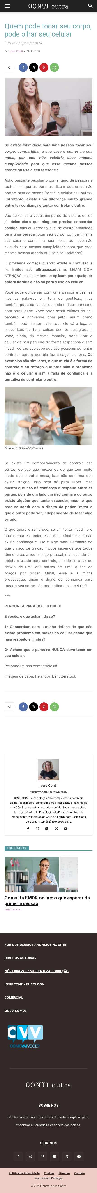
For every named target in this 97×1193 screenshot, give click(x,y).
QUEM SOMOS (16, 1011)
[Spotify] (48, 829)
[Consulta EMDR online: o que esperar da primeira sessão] (48, 859)
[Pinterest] (43, 67)
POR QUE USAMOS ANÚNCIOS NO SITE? (35, 944)
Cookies (49, 1173)
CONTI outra (12, 909)
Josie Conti (16, 51)
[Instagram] (39, 829)
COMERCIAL (14, 997)
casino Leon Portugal (48, 1178)
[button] (7, 6)
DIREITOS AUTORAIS (20, 958)
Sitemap (64, 1173)
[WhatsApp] (54, 67)
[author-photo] (48, 779)
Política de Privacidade (24, 1173)
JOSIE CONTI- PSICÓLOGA (24, 984)
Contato (79, 1173)
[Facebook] (23, 67)
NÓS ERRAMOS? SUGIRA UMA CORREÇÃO (37, 971)
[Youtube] (67, 829)
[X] (33, 67)
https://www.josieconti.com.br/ (48, 791)
